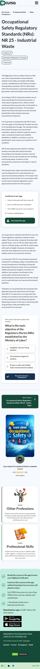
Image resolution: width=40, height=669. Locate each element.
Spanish (6, 645)
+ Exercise (6, 62)
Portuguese (22, 645)
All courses (5, 12)
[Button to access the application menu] (36, 3)
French (14, 645)
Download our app (11, 610)
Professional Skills (19, 12)
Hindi (31, 645)
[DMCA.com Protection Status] (20, 654)
